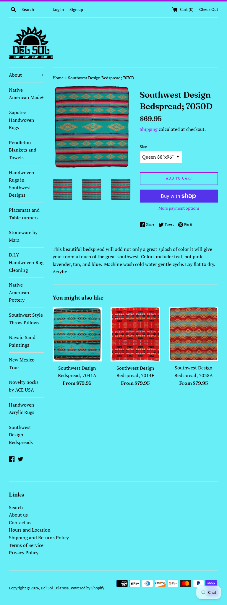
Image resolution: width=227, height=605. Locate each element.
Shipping (149, 129)
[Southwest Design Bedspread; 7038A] (193, 334)
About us (18, 515)
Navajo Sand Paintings (22, 341)
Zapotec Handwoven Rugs (21, 120)
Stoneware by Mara (23, 236)
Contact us (20, 522)
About (26, 75)
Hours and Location (30, 530)
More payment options (179, 208)
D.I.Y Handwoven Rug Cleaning (26, 262)
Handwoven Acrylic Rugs (21, 409)
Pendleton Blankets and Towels (22, 150)
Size (143, 146)
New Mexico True (22, 363)
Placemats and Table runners (24, 214)
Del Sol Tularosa (55, 588)
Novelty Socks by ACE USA (23, 386)
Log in (58, 9)
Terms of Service (26, 545)
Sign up (76, 9)
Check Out (208, 9)
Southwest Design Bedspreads (21, 434)
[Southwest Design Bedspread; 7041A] (77, 334)
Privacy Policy (23, 552)
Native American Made (26, 94)
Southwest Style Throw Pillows (26, 319)
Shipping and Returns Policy (39, 537)
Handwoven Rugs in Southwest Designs (21, 183)
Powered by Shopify (87, 588)
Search (16, 507)
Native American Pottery (19, 292)
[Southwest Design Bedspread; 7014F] (135, 334)
